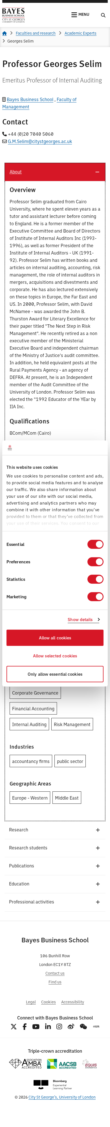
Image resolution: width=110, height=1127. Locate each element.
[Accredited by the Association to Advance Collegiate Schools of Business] (61, 1064)
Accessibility (72, 1001)
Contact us (55, 973)
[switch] (95, 561)
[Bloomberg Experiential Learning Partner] (53, 1085)
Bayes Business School (30, 99)
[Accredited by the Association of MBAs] (25, 1064)
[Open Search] (103, 15)
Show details (80, 619)
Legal (31, 1001)
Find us (55, 981)
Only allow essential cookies (55, 674)
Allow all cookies (55, 638)
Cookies (48, 1001)
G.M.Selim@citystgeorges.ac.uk (40, 141)
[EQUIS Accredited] (89, 1064)
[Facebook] (25, 1026)
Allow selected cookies (55, 656)
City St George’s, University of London (62, 1096)
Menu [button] (83, 14)
